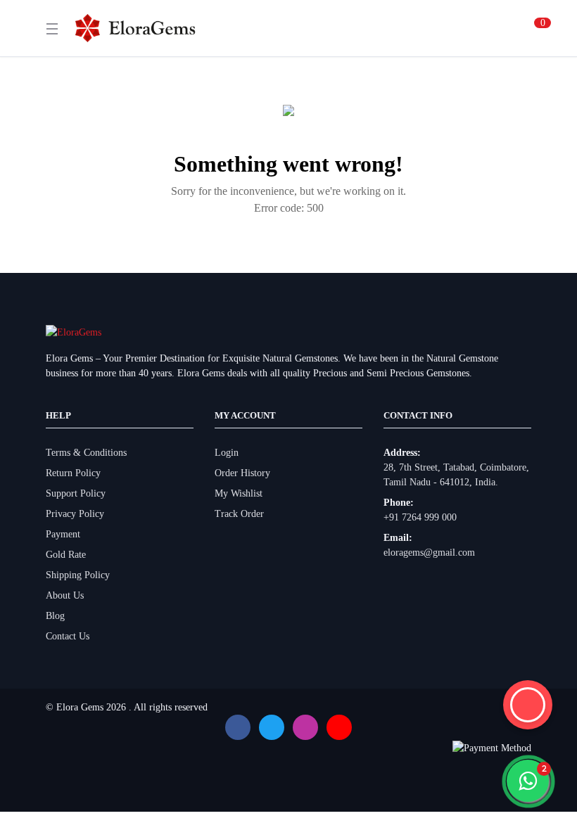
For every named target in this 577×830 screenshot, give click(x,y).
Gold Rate (66, 554)
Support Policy (76, 493)
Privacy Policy (75, 514)
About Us (65, 595)
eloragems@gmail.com (429, 552)
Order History (242, 473)
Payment (63, 534)
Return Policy (73, 473)
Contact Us (67, 636)
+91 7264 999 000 (420, 517)
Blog (55, 616)
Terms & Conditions (86, 452)
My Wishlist (238, 493)
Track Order (239, 514)
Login (227, 452)
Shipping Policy (78, 575)
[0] (525, 28)
